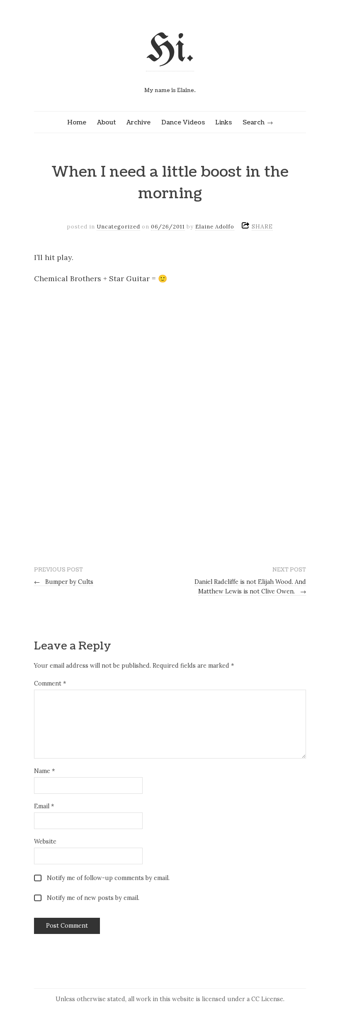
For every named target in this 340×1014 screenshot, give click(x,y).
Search (254, 122)
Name (44, 771)
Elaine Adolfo (214, 226)
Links (223, 122)
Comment (50, 683)
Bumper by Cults (63, 582)
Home (76, 122)
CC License (267, 999)
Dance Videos (183, 122)
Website (45, 841)
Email (44, 806)
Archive (138, 122)
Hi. (170, 50)
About (106, 122)
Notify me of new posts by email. (93, 898)
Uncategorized (118, 226)
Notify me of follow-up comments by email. (108, 878)
